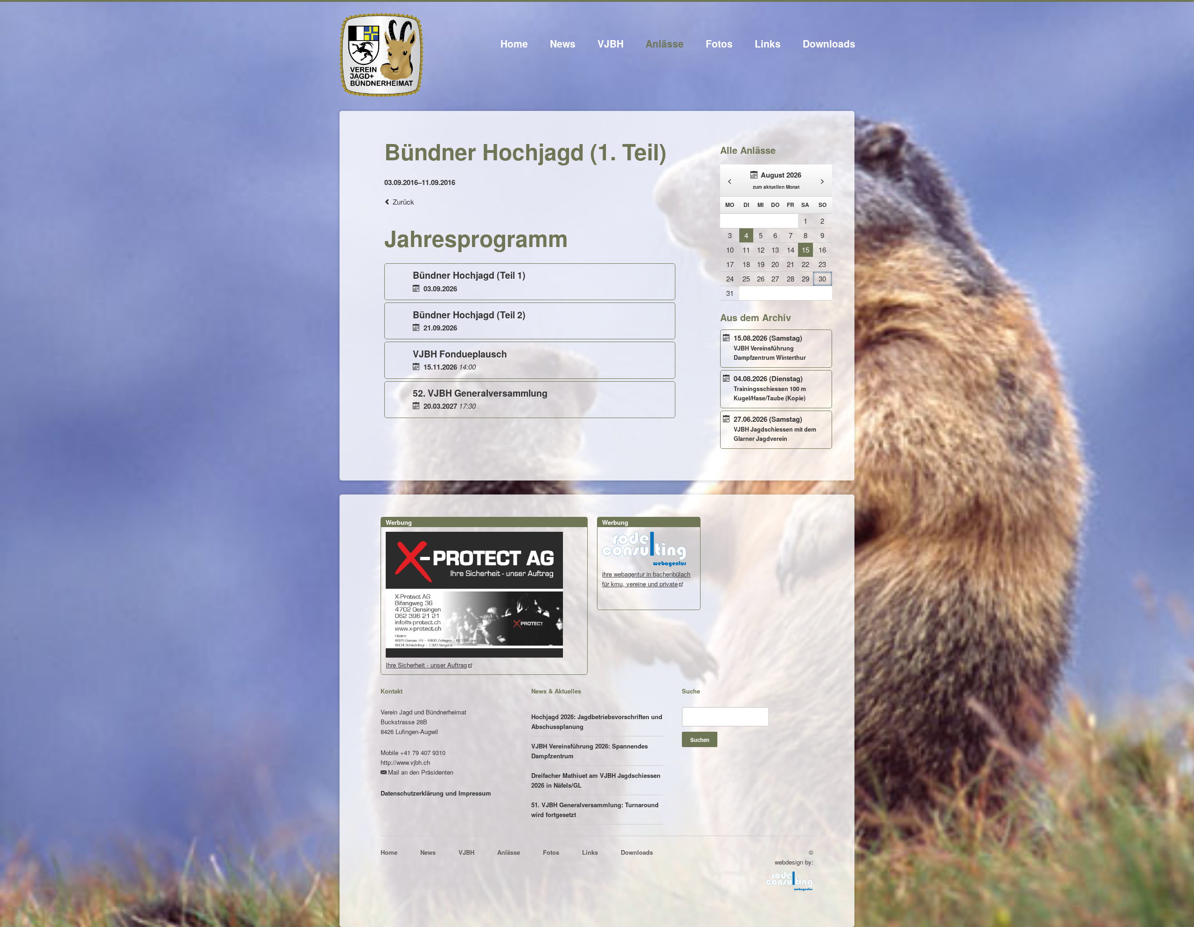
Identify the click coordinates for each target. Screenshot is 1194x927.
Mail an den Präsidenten (420, 772)
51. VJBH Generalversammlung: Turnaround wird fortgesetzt (595, 809)
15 (805, 249)
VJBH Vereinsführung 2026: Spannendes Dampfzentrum (589, 751)
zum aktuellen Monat (776, 187)
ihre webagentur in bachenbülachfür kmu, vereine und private (646, 579)
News (563, 43)
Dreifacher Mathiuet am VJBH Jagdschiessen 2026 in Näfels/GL (595, 780)
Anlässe (665, 43)
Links (768, 43)
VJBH (610, 43)
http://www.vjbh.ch (405, 762)
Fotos (719, 43)
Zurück (403, 201)
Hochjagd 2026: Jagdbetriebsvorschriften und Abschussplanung (596, 721)
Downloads (829, 43)
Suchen (699, 739)
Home (514, 43)
